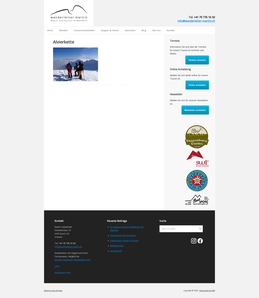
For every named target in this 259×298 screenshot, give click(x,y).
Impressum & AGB (207, 290)
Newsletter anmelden (195, 109)
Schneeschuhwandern (84, 30)
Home (50, 30)
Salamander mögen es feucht (124, 240)
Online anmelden (197, 84)
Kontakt (170, 30)
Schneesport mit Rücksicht (123, 235)
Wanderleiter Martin (69, 13)
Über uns (156, 30)
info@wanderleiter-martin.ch (196, 21)
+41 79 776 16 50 (204, 17)
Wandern (63, 30)
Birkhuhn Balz (116, 245)
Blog (143, 30)
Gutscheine (130, 30)
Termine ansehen (197, 59)
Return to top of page (53, 290)
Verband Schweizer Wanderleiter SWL (73, 259)
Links (57, 266)
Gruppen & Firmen (110, 30)
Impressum (60, 272)
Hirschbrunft (116, 250)
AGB (68, 272)
